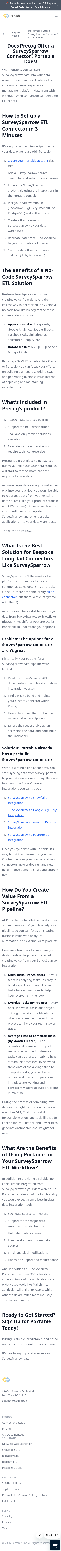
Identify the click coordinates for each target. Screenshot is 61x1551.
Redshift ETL (9, 1461)
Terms (6, 1528)
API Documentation (14, 1434)
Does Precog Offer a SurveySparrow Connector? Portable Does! (43, 34)
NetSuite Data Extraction (17, 1443)
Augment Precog (16, 34)
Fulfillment (8, 1501)
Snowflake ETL (11, 1449)
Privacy (6, 1522)
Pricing (6, 1428)
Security (7, 1516)
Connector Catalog (13, 1422)
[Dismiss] (57, 5)
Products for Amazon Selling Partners (25, 1495)
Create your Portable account (28, 161)
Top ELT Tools (10, 1489)
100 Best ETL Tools (13, 1483)
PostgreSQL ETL (12, 1468)
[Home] (3, 34)
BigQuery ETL (10, 1455)
